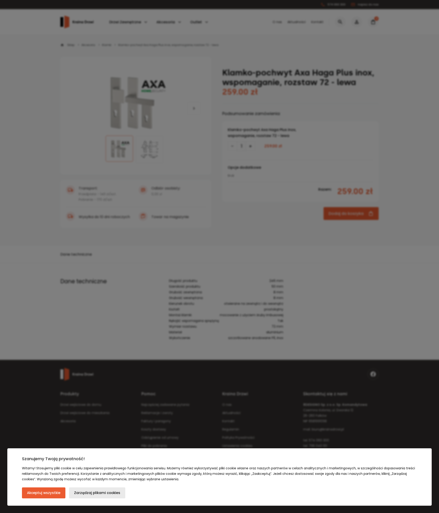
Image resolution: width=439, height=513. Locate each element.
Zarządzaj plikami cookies (97, 492)
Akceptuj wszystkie (43, 492)
